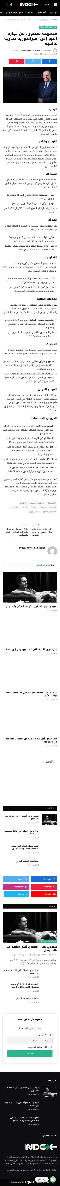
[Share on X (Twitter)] (33, 61)
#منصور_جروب (34, 511)
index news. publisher (31, 50)
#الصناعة (14, 507)
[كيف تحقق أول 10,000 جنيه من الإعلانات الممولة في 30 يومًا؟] (30, 720)
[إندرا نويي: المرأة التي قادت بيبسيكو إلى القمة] (30, 630)
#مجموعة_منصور (49, 511)
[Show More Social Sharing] (5, 61)
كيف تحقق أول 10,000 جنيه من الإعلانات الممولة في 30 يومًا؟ (31, 740)
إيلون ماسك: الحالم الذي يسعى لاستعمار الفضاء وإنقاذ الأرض (31, 694)
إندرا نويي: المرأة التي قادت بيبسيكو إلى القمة (31, 649)
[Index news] (29, 4)
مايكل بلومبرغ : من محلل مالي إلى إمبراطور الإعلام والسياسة (16, 532)
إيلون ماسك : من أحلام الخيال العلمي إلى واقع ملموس (42, 532)
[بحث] (6, 4)
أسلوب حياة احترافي (14, 12)
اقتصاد (30, 12)
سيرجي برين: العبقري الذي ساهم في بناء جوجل (31, 606)
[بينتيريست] (16, 61)
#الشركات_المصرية (29, 507)
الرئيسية (53, 12)
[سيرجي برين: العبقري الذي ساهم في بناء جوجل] (30, 587)
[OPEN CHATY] (53, 1179)
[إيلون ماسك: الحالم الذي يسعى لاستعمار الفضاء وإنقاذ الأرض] (30, 673)
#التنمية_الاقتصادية (48, 507)
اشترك (47, 4)
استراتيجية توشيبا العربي (27, 861)
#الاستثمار (52, 503)
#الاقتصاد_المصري (37, 503)
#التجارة (23, 503)
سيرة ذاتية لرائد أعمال (42, 19)
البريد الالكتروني (46, 1034)
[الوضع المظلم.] (11, 4)
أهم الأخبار (41, 12)
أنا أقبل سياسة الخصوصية (38, 1047)
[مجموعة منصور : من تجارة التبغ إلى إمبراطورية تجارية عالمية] (30, 85)
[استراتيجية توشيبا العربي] (49, 864)
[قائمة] (54, 4)
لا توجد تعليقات (49, 54)
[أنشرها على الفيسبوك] (49, 61)
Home (54, 19)
